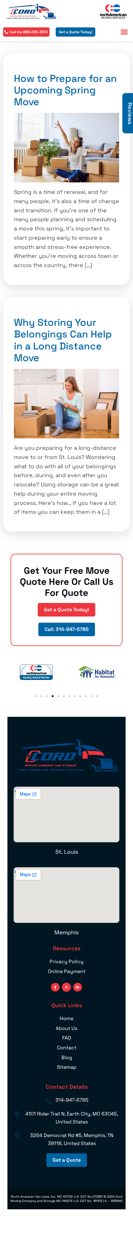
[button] (124, 32)
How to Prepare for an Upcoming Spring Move (65, 90)
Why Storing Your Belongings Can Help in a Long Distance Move (63, 340)
